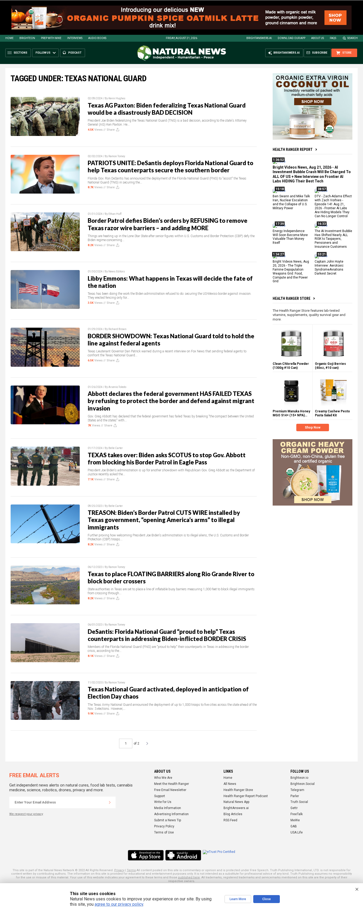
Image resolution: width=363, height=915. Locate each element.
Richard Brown (117, 329)
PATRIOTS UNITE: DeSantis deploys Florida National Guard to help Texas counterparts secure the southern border (170, 166)
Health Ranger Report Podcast (245, 796)
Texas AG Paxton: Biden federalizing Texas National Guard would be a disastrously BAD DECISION (167, 109)
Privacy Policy (164, 826)
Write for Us (162, 802)
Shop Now (312, 427)
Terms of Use (164, 832)
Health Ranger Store (291, 298)
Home (9, 38)
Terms (131, 870)
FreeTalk (296, 814)
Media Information (167, 808)
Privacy (119, 870)
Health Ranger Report (293, 149)
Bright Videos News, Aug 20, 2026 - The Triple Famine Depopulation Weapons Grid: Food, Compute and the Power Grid (291, 271)
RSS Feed (230, 820)
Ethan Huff (114, 213)
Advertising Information (171, 814)
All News (229, 784)
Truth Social (299, 802)
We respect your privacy (26, 814)
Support (159, 796)
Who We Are (163, 778)
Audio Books (97, 38)
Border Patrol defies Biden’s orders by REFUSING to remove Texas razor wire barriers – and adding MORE (167, 224)
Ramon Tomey (116, 156)
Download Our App (291, 38)
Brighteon (27, 38)
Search (352, 38)
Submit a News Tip (167, 820)
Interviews (74, 38)
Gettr (294, 808)
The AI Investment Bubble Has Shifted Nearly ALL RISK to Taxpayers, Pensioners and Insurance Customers (333, 239)
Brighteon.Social (302, 784)
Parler (294, 796)
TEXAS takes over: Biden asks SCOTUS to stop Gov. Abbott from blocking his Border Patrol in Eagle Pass (167, 458)
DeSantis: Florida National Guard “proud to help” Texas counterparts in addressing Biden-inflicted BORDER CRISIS (167, 635)
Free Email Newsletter (170, 790)
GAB (293, 826)
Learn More (238, 899)
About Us (317, 38)
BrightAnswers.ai (259, 38)
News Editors (116, 271)
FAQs (333, 38)
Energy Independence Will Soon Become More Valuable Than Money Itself (290, 237)
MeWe (295, 820)
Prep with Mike (51, 38)
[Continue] (110, 802)
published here (189, 877)
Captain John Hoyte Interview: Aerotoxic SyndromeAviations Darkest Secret (329, 267)
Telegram (297, 790)
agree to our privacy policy (119, 904)
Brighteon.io (299, 778)
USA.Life (296, 832)
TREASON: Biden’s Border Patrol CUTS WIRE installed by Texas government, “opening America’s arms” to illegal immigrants (164, 520)
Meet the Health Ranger (171, 784)
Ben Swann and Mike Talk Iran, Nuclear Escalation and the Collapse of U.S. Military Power (291, 202)
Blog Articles (232, 814)
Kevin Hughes (116, 98)
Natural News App (236, 802)
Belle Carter (115, 448)
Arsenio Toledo (117, 387)
